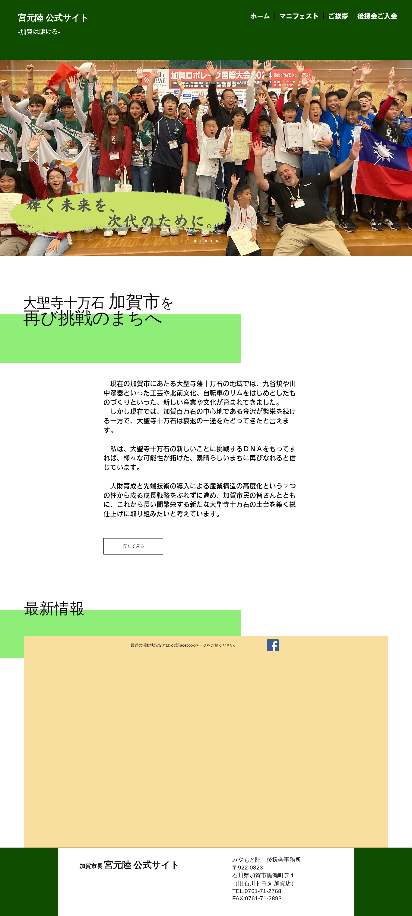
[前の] (34, 158)
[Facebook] (273, 645)
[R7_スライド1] (195, 241)
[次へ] (378, 158)
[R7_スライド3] (211, 241)
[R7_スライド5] (200, 241)
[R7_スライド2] (206, 241)
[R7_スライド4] (217, 241)
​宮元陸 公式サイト (53, 17)
